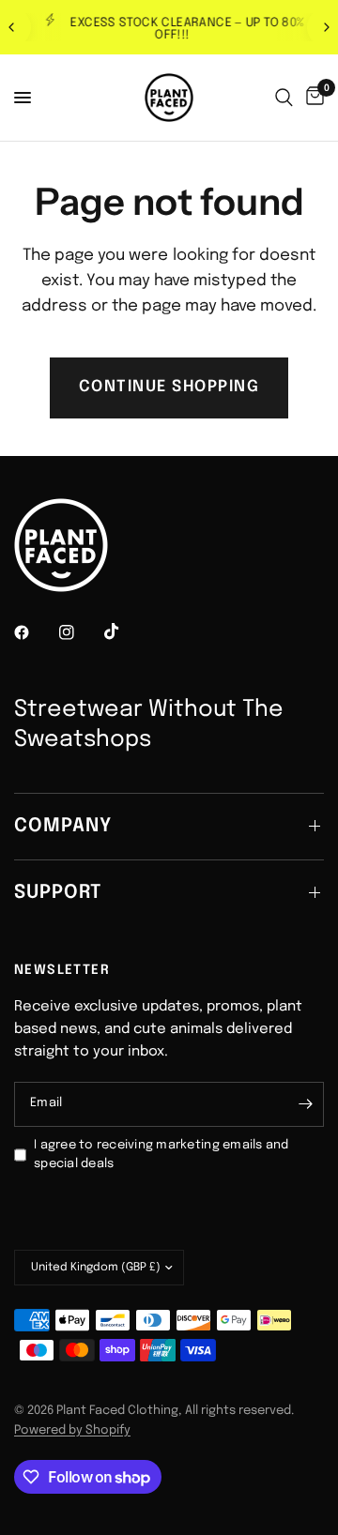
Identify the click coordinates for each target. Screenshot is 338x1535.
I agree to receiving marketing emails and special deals (161, 1155)
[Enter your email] (305, 1104)
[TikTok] (125, 631)
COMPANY (63, 826)
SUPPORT (57, 893)
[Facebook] (34, 632)
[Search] (284, 97)
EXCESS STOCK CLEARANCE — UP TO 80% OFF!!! (184, 29)
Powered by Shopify (72, 1430)
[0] (312, 97)
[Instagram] (79, 632)
